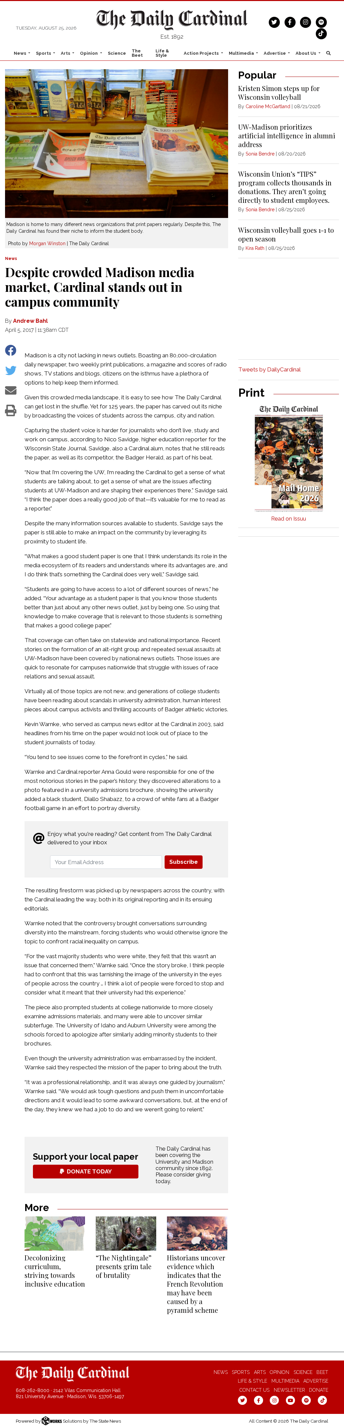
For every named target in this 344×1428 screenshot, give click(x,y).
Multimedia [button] (242, 53)
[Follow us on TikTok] (321, 33)
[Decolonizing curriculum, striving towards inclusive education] (55, 1233)
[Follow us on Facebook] (290, 21)
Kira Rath (255, 248)
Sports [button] (44, 53)
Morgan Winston (47, 243)
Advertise (315, 1381)
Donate (318, 1390)
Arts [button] (66, 53)
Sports (241, 1372)
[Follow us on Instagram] (305, 21)
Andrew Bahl (30, 321)
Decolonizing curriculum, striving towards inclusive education (55, 1270)
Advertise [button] (275, 53)
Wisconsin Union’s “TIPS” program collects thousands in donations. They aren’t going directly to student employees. (285, 187)
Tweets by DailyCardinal (269, 369)
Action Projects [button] (202, 53)
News (11, 258)
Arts (260, 1372)
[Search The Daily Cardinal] (328, 53)
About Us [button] (306, 53)
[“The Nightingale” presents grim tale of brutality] (126, 1233)
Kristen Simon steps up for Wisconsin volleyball (278, 92)
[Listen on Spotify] (321, 21)
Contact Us (254, 1390)
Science (117, 53)
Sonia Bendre (260, 154)
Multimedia (285, 1381)
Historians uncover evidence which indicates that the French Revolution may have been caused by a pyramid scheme (196, 1283)
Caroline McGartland (268, 106)
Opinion (279, 1372)
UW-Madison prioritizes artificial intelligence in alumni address (286, 135)
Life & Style (162, 53)
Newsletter (289, 1390)
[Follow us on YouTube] (290, 1400)
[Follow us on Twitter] (274, 21)
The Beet (137, 53)
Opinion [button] (89, 53)
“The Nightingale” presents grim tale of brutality (124, 1266)
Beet (322, 1372)
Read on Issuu (288, 519)
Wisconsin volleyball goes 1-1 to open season (286, 234)
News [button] (20, 53)
